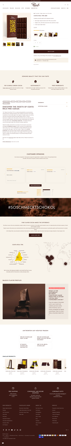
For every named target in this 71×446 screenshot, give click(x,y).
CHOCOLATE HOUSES (55, 8)
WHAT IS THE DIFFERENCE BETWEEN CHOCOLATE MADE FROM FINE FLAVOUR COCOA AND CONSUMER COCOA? (56, 295)
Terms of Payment (56, 414)
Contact (53, 410)
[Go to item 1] (4, 44)
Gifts (22, 8)
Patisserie (27, 8)
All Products (5, 424)
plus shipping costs (57, 55)
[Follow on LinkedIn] (17, 430)
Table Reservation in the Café (25, 410)
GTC (3, 435)
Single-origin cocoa (6, 88)
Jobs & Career (38, 422)
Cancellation (6, 436)
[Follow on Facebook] (3, 430)
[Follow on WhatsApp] (20, 430)
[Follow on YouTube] (12, 430)
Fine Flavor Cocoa (39, 408)
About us (63, 8)
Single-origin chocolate (7, 408)
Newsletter (54, 418)
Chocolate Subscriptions (7, 420)
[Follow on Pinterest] (9, 430)
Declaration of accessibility (30, 435)
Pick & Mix (5, 414)
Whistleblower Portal (13, 435)
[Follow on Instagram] (6, 430)
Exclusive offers (6, 422)
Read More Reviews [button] (35, 185)
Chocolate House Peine (24, 412)
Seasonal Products (6, 418)
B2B (67, 8)
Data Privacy (21, 435)
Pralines (12, 8)
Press (37, 424)
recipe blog (11, 137)
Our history (38, 410)
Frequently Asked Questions (58, 408)
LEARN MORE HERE (35, 235)
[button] (36, 30)
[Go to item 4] (18, 44)
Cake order (21, 414)
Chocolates (5, 8)
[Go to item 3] (13, 44)
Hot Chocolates (6, 412)
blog (37, 418)
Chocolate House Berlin (24, 408)
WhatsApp (54, 420)
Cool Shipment (55, 416)
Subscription (34, 8)
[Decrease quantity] (35, 42)
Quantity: (35, 40)
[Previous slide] (4, 174)
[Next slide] (66, 174)
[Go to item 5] (22, 44)
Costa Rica (38, 414)
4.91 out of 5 (25, 191)
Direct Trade (38, 416)
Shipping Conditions (56, 412)
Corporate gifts (55, 422)
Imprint (7, 435)
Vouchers (37, 420)
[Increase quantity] (39, 42)
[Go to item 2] (9, 44)
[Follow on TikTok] (14, 430)
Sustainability (38, 412)
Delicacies (17, 8)
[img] (9, 169)
